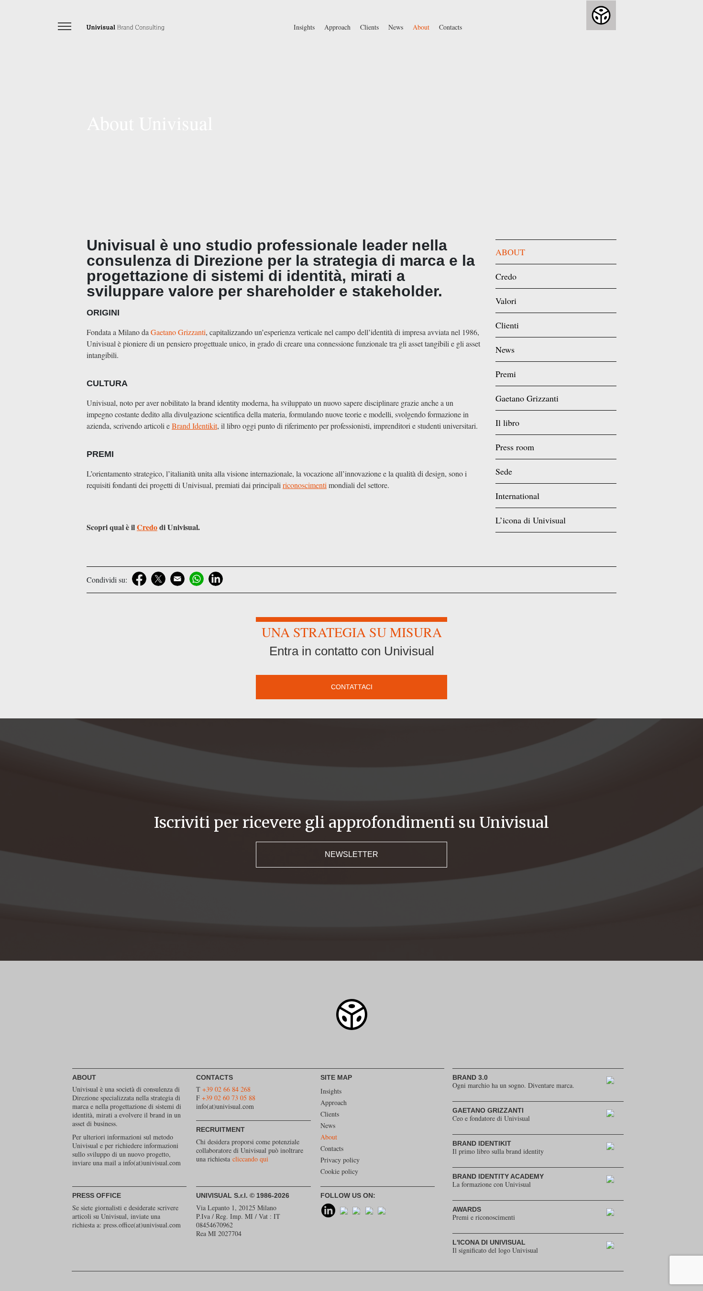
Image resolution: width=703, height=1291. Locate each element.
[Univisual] (126, 27)
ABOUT (510, 252)
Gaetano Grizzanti (178, 332)
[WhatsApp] (196, 579)
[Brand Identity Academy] (615, 1181)
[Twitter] (158, 579)
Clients (369, 27)
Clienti (507, 325)
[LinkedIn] (216, 579)
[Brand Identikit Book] (615, 1148)
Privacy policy (340, 1159)
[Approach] (615, 1082)
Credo (505, 276)
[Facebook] (139, 579)
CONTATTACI (352, 687)
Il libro (507, 422)
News (395, 27)
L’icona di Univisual (530, 520)
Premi (505, 374)
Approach (337, 27)
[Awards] (615, 1214)
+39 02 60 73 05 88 (228, 1097)
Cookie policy (339, 1171)
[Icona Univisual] (615, 1247)
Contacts (450, 27)
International (517, 495)
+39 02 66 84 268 (226, 1089)
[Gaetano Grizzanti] (615, 1115)
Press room (514, 447)
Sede (503, 471)
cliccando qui (250, 1158)
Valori (505, 300)
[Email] (177, 579)
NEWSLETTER (351, 854)
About (421, 27)
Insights (304, 27)
